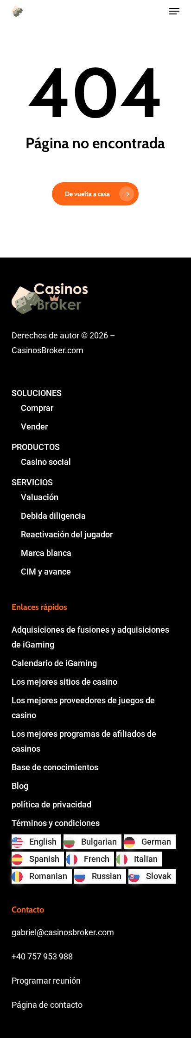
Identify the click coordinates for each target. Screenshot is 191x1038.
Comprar (37, 408)
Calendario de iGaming (54, 663)
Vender (34, 426)
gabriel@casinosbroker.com (63, 932)
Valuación (39, 497)
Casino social (46, 462)
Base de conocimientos (55, 767)
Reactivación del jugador (67, 534)
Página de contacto (47, 1005)
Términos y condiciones (56, 823)
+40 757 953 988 (42, 956)
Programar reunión (46, 980)
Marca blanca (46, 553)
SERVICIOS (32, 482)
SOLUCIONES (37, 393)
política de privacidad (51, 804)
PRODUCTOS (36, 447)
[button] (174, 11)
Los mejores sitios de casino (64, 682)
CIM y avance (46, 571)
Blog (20, 786)
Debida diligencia (53, 516)
